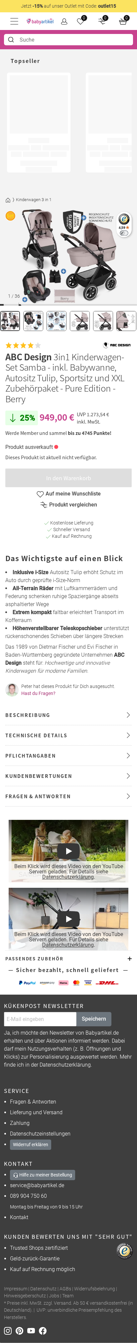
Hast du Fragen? (38, 693)
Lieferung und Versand (36, 1112)
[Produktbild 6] (126, 321)
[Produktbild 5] (103, 321)
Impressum (15, 1289)
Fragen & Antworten (33, 1102)
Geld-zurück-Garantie (35, 1258)
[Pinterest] (21, 1330)
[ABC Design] (117, 345)
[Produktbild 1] (10, 321)
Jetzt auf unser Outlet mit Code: (68, 6)
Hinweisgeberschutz (25, 1296)
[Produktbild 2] (33, 321)
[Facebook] (44, 1330)
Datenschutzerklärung (68, 877)
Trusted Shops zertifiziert (39, 1248)
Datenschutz (43, 1289)
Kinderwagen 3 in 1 (34, 199)
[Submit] (12, 39)
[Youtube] (33, 1330)
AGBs (65, 1289)
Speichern (94, 1019)
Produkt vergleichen (73, 505)
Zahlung (20, 1123)
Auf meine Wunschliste (73, 494)
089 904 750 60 (28, 1196)
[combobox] (68, 39)
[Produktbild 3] (57, 321)
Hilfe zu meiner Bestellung (45, 1174)
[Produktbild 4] (80, 321)
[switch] (124, 232)
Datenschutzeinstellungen (40, 1134)
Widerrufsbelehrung (94, 1289)
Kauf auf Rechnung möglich (42, 1269)
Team (67, 1296)
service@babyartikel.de (37, 1185)
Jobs (54, 1296)
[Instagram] (10, 1330)
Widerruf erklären (30, 1144)
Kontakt (19, 1217)
